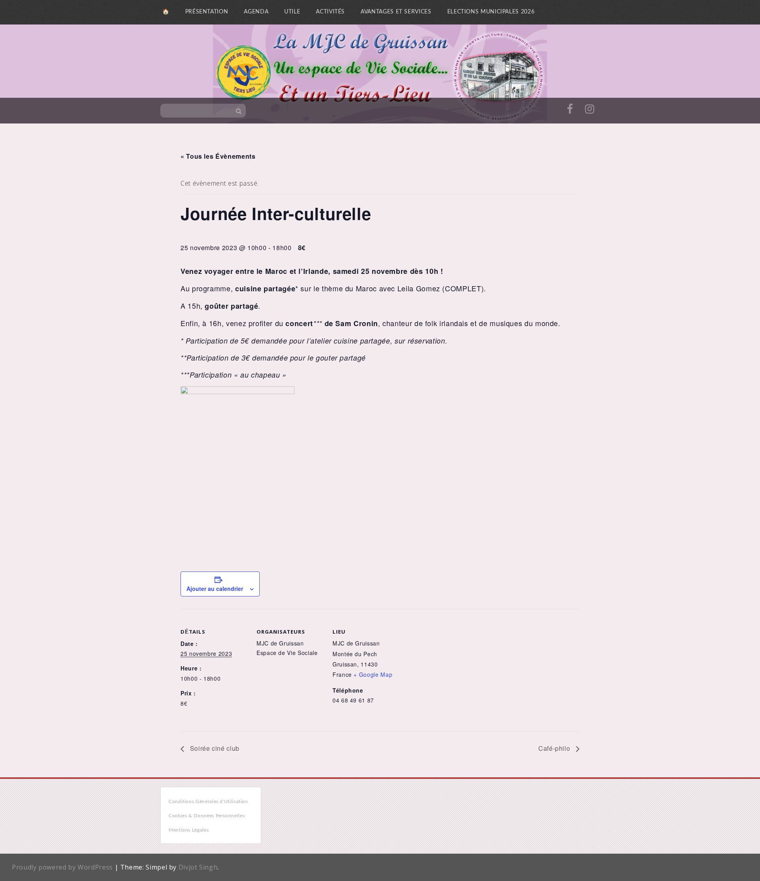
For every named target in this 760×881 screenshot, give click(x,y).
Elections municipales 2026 (491, 12)
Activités (330, 12)
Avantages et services (396, 12)
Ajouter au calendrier (214, 588)
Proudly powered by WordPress (62, 867)
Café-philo (555, 748)
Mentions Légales (189, 830)
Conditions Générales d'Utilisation (208, 801)
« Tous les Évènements (217, 156)
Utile (292, 12)
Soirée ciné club (213, 748)
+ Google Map (372, 674)
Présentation (206, 12)
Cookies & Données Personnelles (207, 815)
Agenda (256, 12)
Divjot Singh (198, 867)
